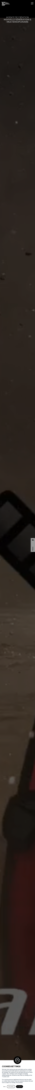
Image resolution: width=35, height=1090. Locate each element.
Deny (4, 1086)
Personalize (11, 1086)
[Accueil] (6, 4)
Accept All (19, 1086)
